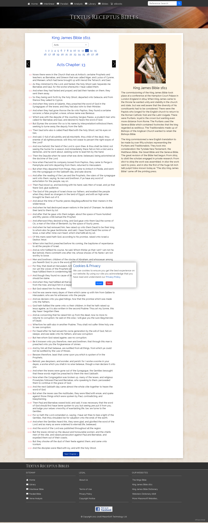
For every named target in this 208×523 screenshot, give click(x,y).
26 (88, 54)
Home (34, 3)
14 (91, 50)
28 (97, 54)
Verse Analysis (35, 498)
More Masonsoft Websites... (145, 498)
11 (79, 50)
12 (83, 50)
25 (84, 54)
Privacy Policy (85, 494)
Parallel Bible (34, 494)
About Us (83, 480)
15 (95, 50)
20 (62, 54)
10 (75, 50)
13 (87, 50)
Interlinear (48, 3)
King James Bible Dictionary (145, 489)
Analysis (78, 3)
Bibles (104, 3)
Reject (109, 283)
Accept (99, 283)
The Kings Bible (139, 480)
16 (45, 54)
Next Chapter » (71, 454)
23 (75, 54)
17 (49, 54)
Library (91, 3)
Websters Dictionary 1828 (144, 494)
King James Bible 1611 (142, 484)
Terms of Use (85, 489)
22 (71, 54)
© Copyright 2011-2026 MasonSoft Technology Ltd (104, 517)
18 (53, 54)
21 (66, 54)
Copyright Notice (87, 498)
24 (79, 54)
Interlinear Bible (36, 489)
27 (92, 54)
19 (58, 54)
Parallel (63, 3)
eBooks (117, 3)
